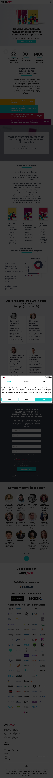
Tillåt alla (43, 399)
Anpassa (26, 399)
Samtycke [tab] (9, 381)
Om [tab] (44, 381)
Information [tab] (26, 381)
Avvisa (9, 399)
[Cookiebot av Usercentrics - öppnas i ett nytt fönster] (46, 377)
